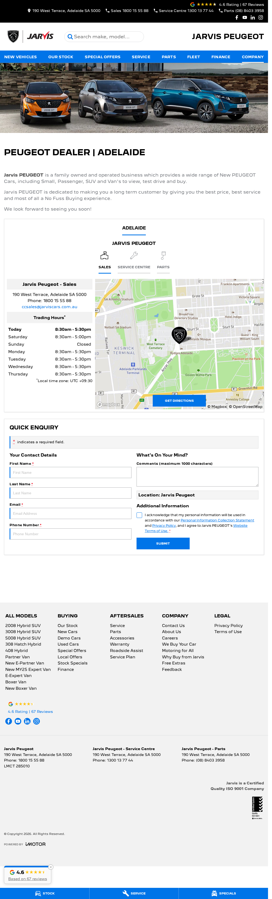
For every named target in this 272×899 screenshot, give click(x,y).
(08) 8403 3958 (210, 760)
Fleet (193, 57)
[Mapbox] (109, 405)
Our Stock (61, 57)
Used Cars (68, 644)
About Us (171, 632)
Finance (220, 57)
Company (253, 57)
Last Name (21, 484)
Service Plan (122, 657)
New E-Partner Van (24, 663)
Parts (169, 57)
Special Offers (102, 57)
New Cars (68, 632)
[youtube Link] (244, 17)
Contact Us (173, 626)
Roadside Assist (126, 651)
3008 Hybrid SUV (23, 632)
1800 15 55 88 (57, 300)
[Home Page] (30, 37)
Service (141, 57)
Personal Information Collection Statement (217, 520)
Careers (170, 638)
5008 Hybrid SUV (23, 638)
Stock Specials (73, 663)
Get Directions (179, 401)
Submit (163, 543)
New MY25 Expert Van (28, 670)
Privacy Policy (164, 526)
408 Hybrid (16, 651)
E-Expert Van (18, 676)
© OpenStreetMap (245, 406)
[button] (27, 875)
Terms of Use (228, 632)
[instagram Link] (260, 17)
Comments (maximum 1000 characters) (175, 464)
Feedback (172, 670)
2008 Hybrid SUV (23, 626)
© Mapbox (217, 406)
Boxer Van (15, 682)
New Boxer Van (21, 689)
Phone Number (25, 525)
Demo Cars (69, 638)
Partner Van (17, 657)
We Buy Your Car (179, 644)
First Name (22, 464)
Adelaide (134, 228)
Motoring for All (178, 651)
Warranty (119, 644)
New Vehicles (20, 57)
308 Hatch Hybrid (23, 644)
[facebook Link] (236, 17)
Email (16, 505)
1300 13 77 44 (120, 760)
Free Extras (173, 663)
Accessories (122, 638)
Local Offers (70, 657)
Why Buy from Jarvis (183, 657)
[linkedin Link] (252, 17)
